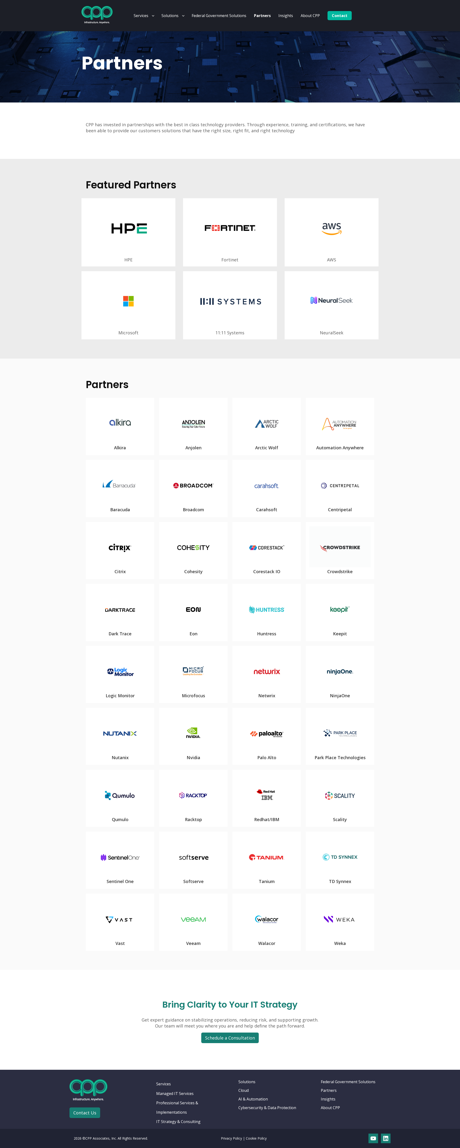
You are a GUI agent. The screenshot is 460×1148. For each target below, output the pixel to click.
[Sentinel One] (120, 860)
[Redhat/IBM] (266, 798)
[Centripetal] (340, 488)
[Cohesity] (193, 550)
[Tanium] (266, 860)
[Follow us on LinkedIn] (386, 1138)
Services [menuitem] (163, 1084)
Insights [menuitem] (328, 1099)
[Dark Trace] (120, 612)
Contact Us (84, 1113)
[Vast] (120, 922)
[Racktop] (193, 798)
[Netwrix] (266, 674)
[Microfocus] (193, 674)
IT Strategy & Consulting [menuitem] (178, 1121)
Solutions (169, 15)
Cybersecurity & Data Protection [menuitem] (267, 1107)
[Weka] (340, 922)
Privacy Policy (231, 1138)
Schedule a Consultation (230, 1038)
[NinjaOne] (340, 674)
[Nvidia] (193, 736)
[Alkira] (120, 426)
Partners (262, 15)
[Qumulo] (120, 798)
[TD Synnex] (340, 860)
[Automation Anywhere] (340, 426)
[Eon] (193, 612)
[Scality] (340, 798)
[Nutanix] (120, 736)
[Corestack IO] (266, 550)
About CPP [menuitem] (330, 1107)
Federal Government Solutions (219, 15)
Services (141, 15)
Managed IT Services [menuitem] (175, 1093)
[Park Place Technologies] (340, 736)
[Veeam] (193, 922)
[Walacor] (266, 922)
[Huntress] (266, 612)
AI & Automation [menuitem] (253, 1099)
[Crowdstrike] (340, 550)
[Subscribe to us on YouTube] (373, 1138)
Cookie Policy (256, 1138)
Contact (339, 15)
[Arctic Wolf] (266, 426)
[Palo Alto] (266, 736)
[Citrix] (120, 550)
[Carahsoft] (266, 488)
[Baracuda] (120, 488)
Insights (285, 15)
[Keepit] (340, 612)
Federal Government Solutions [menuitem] (348, 1081)
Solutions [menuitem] (246, 1081)
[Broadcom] (193, 488)
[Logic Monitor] (120, 674)
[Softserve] (193, 860)
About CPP (310, 15)
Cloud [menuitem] (243, 1090)
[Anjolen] (193, 426)
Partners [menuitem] (329, 1090)
